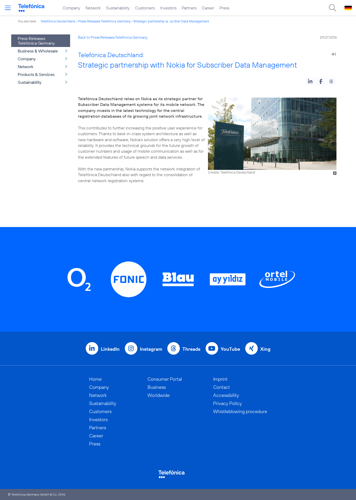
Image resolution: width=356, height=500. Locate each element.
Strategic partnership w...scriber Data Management (171, 21)
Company (71, 7)
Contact (221, 387)
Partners (189, 7)
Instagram (151, 349)
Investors (168, 7)
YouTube (230, 349)
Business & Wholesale (38, 50)
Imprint (220, 379)
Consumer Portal (165, 379)
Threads (191, 349)
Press (224, 7)
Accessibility (226, 395)
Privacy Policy (227, 403)
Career (208, 7)
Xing (265, 349)
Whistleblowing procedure (240, 411)
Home (95, 379)
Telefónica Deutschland (57, 21)
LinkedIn (110, 349)
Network (93, 7)
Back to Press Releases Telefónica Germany (113, 37)
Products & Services (36, 74)
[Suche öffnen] (332, 8)
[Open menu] (8, 8)
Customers (145, 7)
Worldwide (159, 395)
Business (157, 387)
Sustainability (118, 7)
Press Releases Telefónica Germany (104, 21)
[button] (310, 81)
